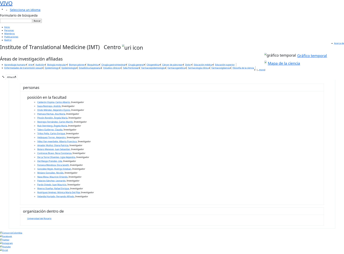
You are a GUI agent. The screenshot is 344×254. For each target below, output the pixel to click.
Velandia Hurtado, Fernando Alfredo (55, 196)
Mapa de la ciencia (284, 63)
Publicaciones (11, 36)
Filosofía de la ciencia (243, 67)
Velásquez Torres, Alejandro (51, 137)
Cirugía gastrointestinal (113, 64)
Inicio (7, 27)
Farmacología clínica (198, 67)
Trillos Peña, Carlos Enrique (51, 133)
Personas (9, 30)
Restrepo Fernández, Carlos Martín (55, 121)
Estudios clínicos (111, 67)
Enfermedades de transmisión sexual (23, 67)
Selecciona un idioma (25, 10)
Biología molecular (56, 64)
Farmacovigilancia (221, 67)
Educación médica (203, 64)
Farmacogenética (176, 67)
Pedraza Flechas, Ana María (51, 113)
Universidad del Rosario (39, 218)
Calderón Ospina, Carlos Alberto (53, 102)
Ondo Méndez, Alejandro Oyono (53, 110)
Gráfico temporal (312, 55)
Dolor (188, 64)
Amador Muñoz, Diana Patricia (52, 145)
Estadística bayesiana (90, 67)
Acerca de (339, 43)
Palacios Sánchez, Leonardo (51, 180)
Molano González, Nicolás (50, 172)
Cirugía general (136, 64)
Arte (30, 64)
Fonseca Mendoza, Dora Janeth (53, 165)
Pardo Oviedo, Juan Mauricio (51, 184)
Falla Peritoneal (131, 67)
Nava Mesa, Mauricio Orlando (52, 176)
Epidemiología (69, 67)
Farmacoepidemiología (153, 67)
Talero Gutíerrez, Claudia (49, 129)
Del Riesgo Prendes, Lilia (49, 161)
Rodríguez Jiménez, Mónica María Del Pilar (58, 192)
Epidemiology (52, 67)
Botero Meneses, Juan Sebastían (53, 149)
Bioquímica (93, 64)
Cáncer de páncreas (172, 64)
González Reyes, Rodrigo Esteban (54, 168)
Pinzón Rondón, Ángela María (52, 117)
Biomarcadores (77, 64)
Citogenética (153, 64)
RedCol (7, 40)
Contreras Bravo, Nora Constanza (54, 153)
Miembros (9, 33)
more (262, 69)
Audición (39, 64)
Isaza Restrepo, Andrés (49, 106)
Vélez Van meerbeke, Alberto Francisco (57, 141)
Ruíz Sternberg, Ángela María (52, 125)
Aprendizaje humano (15, 64)
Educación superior (225, 64)
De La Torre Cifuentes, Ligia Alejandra (56, 157)
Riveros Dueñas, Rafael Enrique (53, 188)
